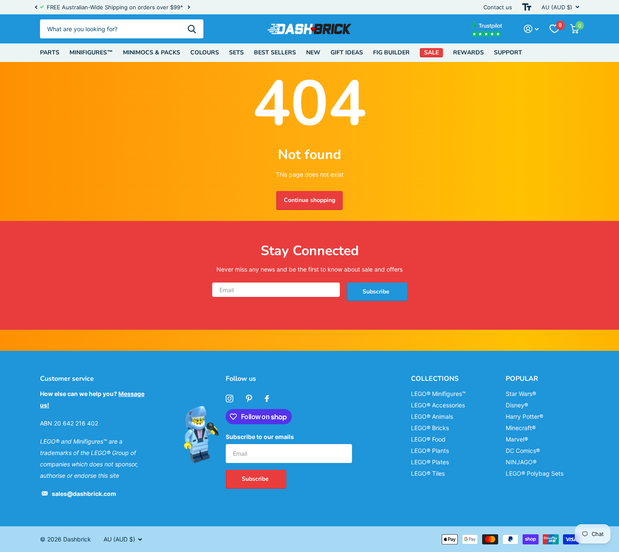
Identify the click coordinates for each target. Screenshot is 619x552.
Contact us (497, 7)
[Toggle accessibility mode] (526, 7)
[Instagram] (229, 398)
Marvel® (517, 439)
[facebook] (267, 398)
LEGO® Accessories (438, 405)
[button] (36, 7)
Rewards (468, 52)
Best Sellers (275, 52)
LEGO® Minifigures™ (438, 393)
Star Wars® (521, 393)
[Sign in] (531, 28)
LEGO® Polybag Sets (534, 473)
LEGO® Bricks (430, 427)
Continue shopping (309, 200)
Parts (49, 52)
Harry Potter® (524, 416)
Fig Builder (391, 52)
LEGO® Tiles (428, 473)
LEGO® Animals (432, 416)
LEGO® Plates (430, 462)
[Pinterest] (249, 398)
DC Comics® (523, 450)
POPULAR (522, 378)
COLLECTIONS (435, 378)
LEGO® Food (428, 439)
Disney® (517, 405)
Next (188, 7)
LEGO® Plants (430, 450)
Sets (236, 52)
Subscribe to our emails (260, 436)
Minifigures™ (91, 52)
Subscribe (377, 292)
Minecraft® (521, 427)
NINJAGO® (521, 462)
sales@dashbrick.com (84, 493)
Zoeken (191, 28)
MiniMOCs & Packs (151, 52)
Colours (204, 52)
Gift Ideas (347, 52)
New (313, 52)
